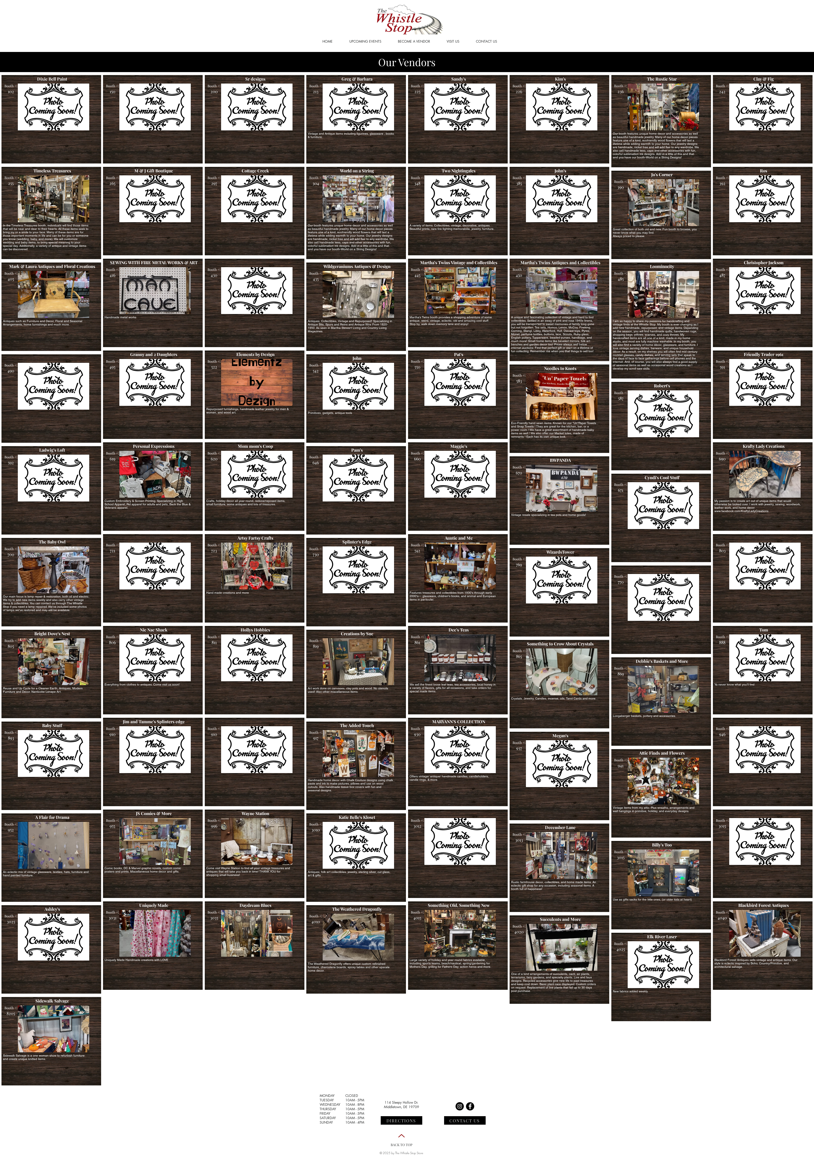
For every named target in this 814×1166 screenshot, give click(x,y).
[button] (53, 107)
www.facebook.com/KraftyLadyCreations (741, 511)
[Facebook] (470, 1106)
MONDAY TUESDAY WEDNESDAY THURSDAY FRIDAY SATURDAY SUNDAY (330, 1109)
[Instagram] (460, 1106)
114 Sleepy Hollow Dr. (401, 1102)
